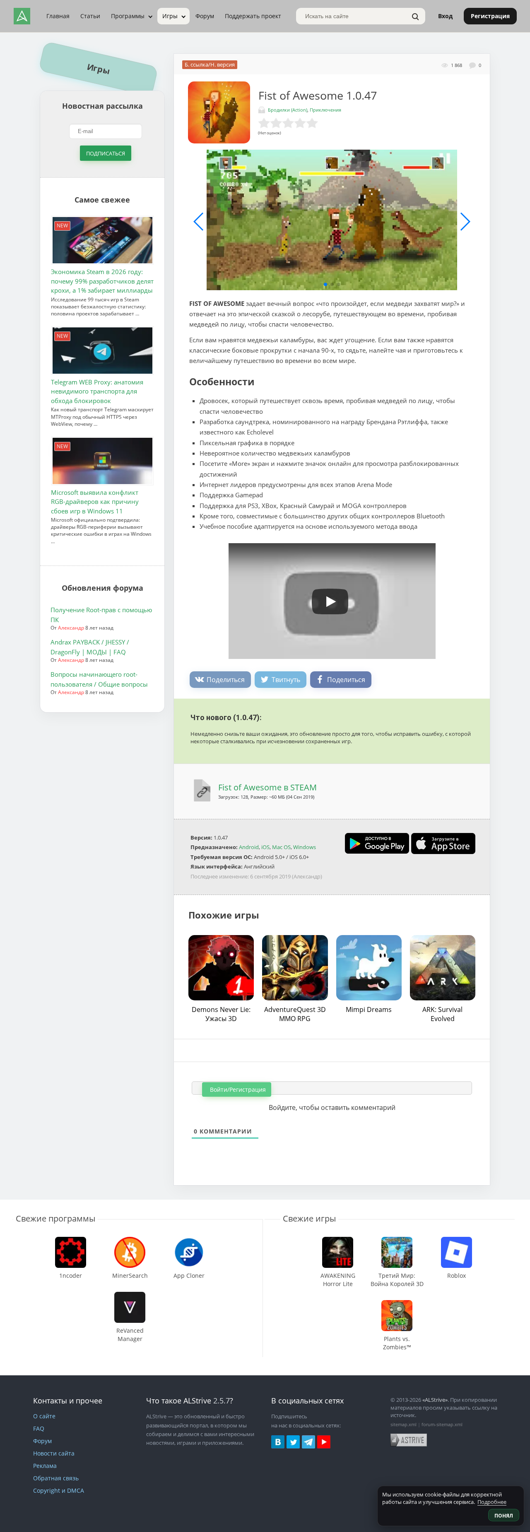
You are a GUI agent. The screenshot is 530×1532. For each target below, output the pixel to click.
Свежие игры (309, 1218)
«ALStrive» (435, 1399)
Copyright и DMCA (58, 1490)
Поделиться (226, 679)
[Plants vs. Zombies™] (397, 1304)
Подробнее (491, 1502)
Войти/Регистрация (237, 1089)
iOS (265, 847)
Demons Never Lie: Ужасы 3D (221, 1014)
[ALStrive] (22, 16)
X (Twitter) (293, 1441)
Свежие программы (55, 1218)
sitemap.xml (403, 1424)
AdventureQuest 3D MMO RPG (295, 1014)
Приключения (325, 110)
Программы (128, 16)
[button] (325, 284)
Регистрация (490, 16)
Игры (170, 16)
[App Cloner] (189, 1241)
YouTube (323, 1441)
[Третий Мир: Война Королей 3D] (397, 1241)
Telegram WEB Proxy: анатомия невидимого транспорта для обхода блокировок (97, 391)
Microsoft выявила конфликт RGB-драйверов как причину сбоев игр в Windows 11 (95, 501)
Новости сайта (54, 1453)
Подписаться (105, 153)
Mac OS (281, 847)
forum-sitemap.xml (442, 1424)
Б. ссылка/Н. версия (210, 64)
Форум (204, 16)
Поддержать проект (253, 16)
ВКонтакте (277, 1441)
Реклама (45, 1466)
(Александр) (307, 876)
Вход (445, 16)
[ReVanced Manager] (130, 1296)
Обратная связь (56, 1478)
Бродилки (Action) (287, 110)
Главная (58, 16)
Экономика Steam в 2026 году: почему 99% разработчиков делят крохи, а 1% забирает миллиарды (102, 281)
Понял (503, 1515)
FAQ (38, 1428)
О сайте (44, 1416)
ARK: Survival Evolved (442, 1014)
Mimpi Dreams (369, 1009)
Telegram (308, 1441)
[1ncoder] (71, 1241)
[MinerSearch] (130, 1241)
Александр (71, 627)
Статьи (90, 16)
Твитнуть (286, 679)
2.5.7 (221, 1401)
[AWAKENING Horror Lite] (337, 1241)
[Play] (326, 599)
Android (249, 847)
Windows (304, 847)
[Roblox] (456, 1241)
